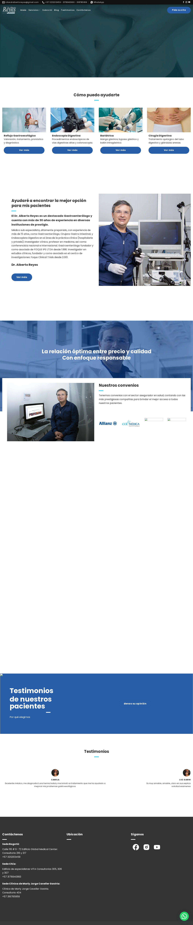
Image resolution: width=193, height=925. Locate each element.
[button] (184, 916)
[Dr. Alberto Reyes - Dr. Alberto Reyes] (9, 10)
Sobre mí (47, 10)
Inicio (23, 10)
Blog (56, 10)
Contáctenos (83, 10)
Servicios (33, 10)
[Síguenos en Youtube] (189, 2)
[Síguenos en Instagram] (186, 2)
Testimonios (67, 10)
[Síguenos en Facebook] (183, 2)
